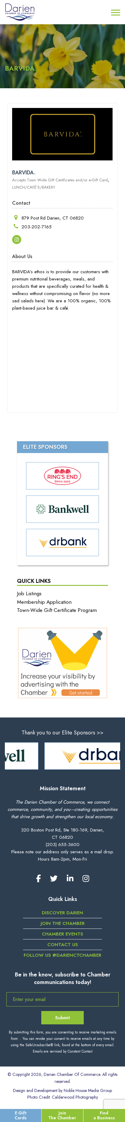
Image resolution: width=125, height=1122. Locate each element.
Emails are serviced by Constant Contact (63, 1051)
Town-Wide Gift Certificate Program (57, 610)
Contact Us (62, 944)
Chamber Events (62, 934)
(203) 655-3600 (62, 844)
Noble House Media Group (88, 1090)
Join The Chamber (62, 1115)
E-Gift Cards (21, 1115)
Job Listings (29, 593)
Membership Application (44, 602)
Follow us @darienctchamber (62, 955)
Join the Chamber (63, 923)
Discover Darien (62, 912)
